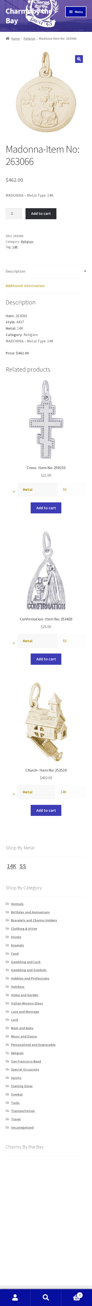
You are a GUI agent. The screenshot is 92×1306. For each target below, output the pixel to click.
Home (15, 38)
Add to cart (41, 213)
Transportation (23, 1111)
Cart (70, 1293)
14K (15, 247)
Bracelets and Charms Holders (34, 920)
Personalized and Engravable (33, 1044)
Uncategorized (22, 1127)
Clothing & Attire (24, 928)
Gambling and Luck (25, 962)
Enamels (17, 945)
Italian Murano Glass (27, 1003)
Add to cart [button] (46, 507)
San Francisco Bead (26, 1061)
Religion (29, 38)
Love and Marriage (25, 1011)
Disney (16, 937)
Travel (16, 1119)
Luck (14, 1019)
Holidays (18, 986)
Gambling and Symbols (29, 970)
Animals (17, 904)
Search (46, 1297)
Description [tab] (15, 271)
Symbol (17, 1094)
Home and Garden (24, 995)
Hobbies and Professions (30, 978)
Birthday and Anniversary (30, 912)
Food (15, 953)
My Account (15, 1297)
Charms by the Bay (29, 15)
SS (65, 489)
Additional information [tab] (25, 285)
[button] (79, 59)
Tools (15, 1102)
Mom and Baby (22, 1028)
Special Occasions (25, 1069)
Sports (16, 1078)
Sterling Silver (22, 1086)
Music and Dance (24, 1036)
